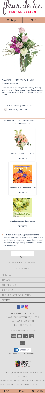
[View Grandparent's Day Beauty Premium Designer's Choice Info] (22, 173)
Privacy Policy (6, 384)
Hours (38, 390)
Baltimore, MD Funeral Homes (15, 373)
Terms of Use (39, 384)
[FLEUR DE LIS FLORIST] (22, 14)
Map (23, 390)
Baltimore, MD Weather (10, 380)
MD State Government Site (33, 380)
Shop (13, 20)
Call (8, 390)
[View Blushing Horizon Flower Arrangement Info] (22, 139)
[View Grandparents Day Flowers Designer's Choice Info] (22, 207)
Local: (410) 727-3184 (22, 324)
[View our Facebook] (18, 308)
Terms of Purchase (23, 384)
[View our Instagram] (26, 308)
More (5, 95)
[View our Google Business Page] (22, 308)
